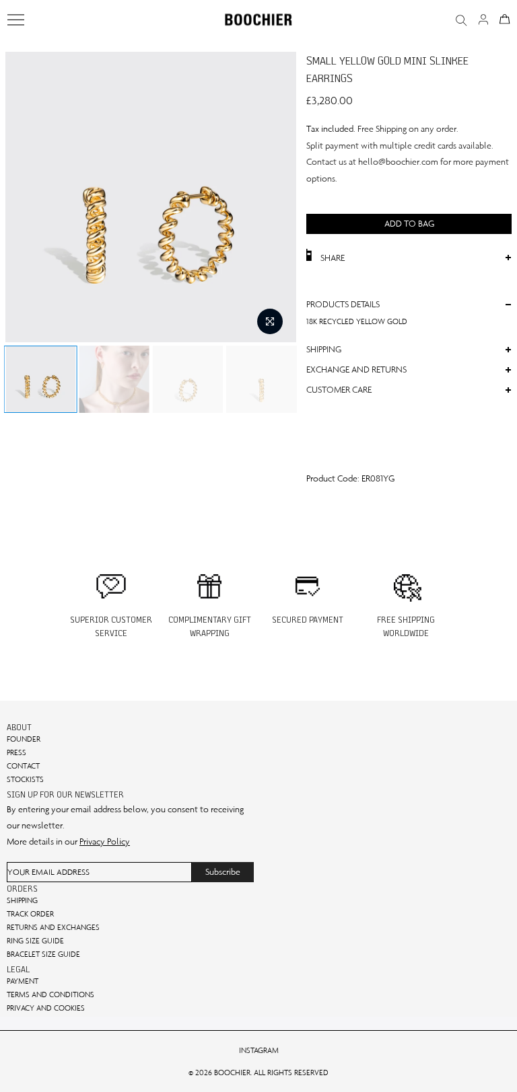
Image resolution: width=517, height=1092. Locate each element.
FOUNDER (23, 739)
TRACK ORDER (30, 914)
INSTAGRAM (259, 1050)
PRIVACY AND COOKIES (46, 1008)
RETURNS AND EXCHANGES (53, 927)
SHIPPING (22, 900)
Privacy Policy (104, 841)
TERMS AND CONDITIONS (50, 994)
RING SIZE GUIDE (35, 940)
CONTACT (23, 766)
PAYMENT (22, 981)
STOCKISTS (25, 779)
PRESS (16, 752)
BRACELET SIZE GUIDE (43, 954)
